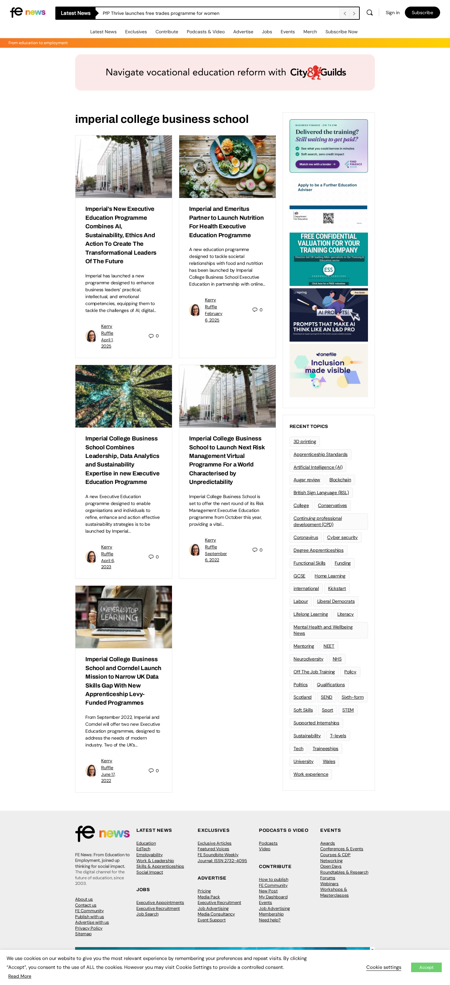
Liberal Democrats (336, 601)
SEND (326, 697)
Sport (327, 710)
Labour (301, 601)
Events (288, 32)
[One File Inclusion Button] (329, 370)
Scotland (303, 697)
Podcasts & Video (206, 32)
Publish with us (89, 916)
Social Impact (149, 872)
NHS (337, 659)
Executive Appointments (160, 902)
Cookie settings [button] (383, 967)
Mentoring (304, 646)
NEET (328, 646)
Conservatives (332, 505)
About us (84, 899)
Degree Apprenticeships (319, 550)
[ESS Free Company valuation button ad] (329, 259)
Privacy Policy (88, 928)
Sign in (393, 12)
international (306, 588)
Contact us (86, 905)
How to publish (273, 879)
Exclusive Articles (215, 843)
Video (264, 849)
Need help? (270, 920)
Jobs (267, 32)
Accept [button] (426, 967)
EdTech (143, 849)
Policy (350, 672)
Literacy (345, 614)
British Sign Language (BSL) (321, 492)
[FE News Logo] (27, 12)
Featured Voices (213, 849)
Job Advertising (213, 908)
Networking (331, 860)
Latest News (103, 32)
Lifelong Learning (311, 614)
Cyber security (342, 537)
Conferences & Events (341, 849)
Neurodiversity (308, 659)
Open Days (331, 866)
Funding (343, 563)
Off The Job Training (314, 672)
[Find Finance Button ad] (329, 145)
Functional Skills (309, 563)
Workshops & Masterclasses (334, 892)
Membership (271, 914)
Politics (301, 685)
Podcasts (268, 843)
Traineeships (325, 748)
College (301, 505)
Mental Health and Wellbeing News (323, 630)
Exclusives (136, 32)
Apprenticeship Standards (321, 454)
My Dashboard (273, 897)
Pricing (204, 891)
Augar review (307, 480)
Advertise (243, 32)
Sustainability (307, 736)
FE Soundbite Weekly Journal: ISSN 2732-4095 (222, 857)
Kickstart (337, 588)
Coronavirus (306, 537)
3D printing (305, 441)
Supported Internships (316, 723)
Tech (298, 748)
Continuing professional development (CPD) (318, 521)
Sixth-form (353, 697)
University (304, 761)
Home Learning (330, 576)
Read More (19, 976)
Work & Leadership (155, 860)
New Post (268, 891)
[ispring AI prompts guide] (329, 314)
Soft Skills (303, 710)
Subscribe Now (341, 32)
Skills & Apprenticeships (160, 866)
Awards (327, 843)
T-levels (338, 736)
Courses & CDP (335, 855)
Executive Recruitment (158, 908)
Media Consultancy (216, 914)
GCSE (299, 576)
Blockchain (340, 480)
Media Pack (209, 897)
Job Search (147, 914)
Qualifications (331, 685)
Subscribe (422, 12)
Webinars (329, 883)
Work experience (311, 774)
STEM (348, 710)
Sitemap (83, 934)
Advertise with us (92, 922)
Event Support (212, 920)
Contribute (166, 32)
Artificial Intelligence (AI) (318, 467)
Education (146, 843)
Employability (149, 855)
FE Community (89, 911)
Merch (310, 32)
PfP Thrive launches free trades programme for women (161, 13)
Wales (329, 761)
